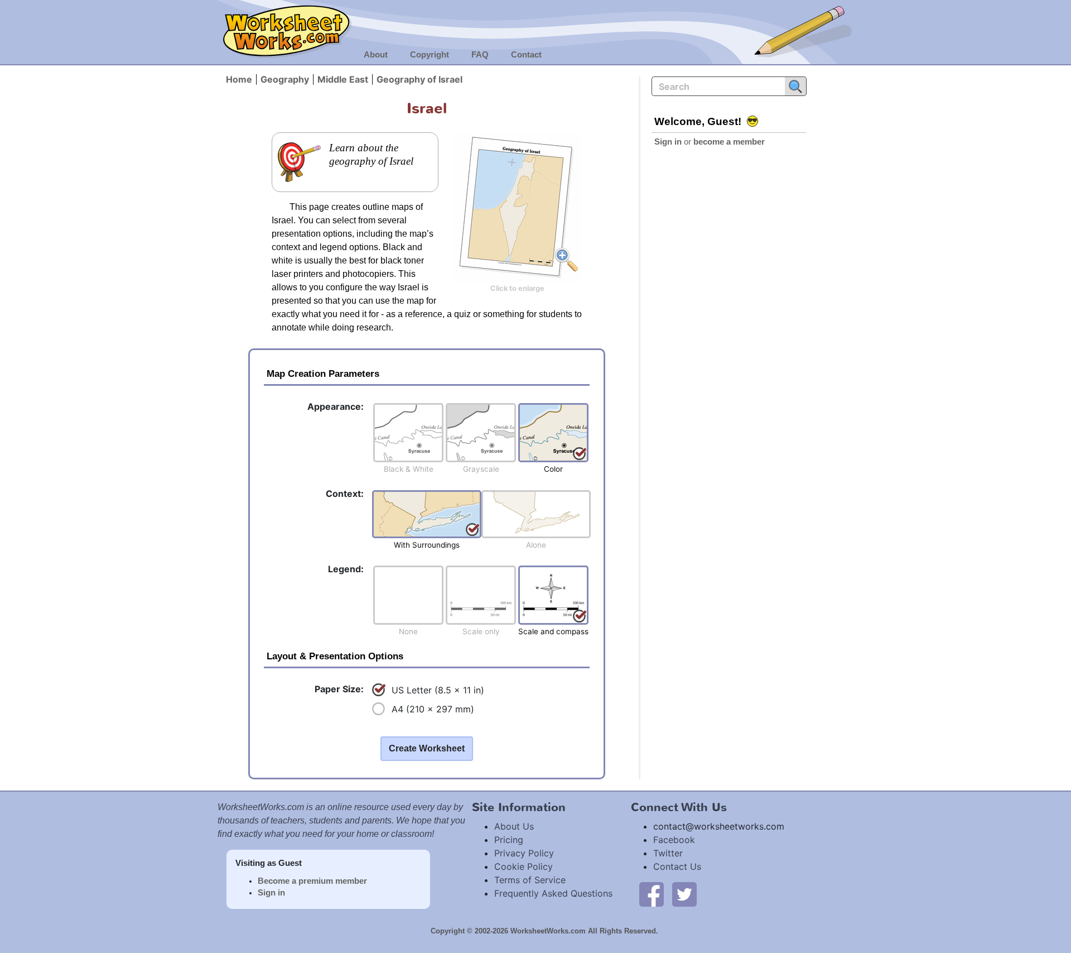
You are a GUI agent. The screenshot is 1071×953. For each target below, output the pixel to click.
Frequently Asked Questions (553, 893)
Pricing (508, 839)
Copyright (429, 54)
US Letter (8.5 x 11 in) (438, 690)
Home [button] (239, 79)
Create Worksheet (427, 748)
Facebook (674, 839)
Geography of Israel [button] (419, 79)
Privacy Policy (524, 853)
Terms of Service (530, 879)
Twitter (668, 853)
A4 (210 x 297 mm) (433, 709)
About (376, 54)
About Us (514, 826)
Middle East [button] (342, 79)
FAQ (480, 54)
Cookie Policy (523, 866)
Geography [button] (284, 79)
